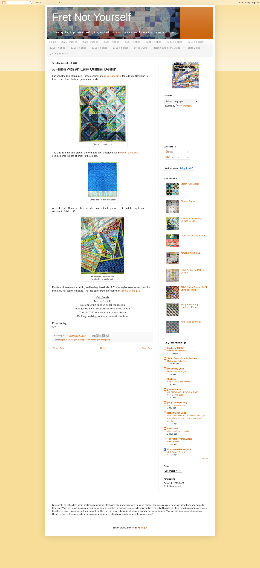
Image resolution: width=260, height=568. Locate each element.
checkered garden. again (178, 431)
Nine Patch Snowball (191, 322)
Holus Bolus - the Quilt (176, 371)
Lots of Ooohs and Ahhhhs (178, 382)
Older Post (147, 348)
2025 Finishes (69, 41)
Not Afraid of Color (176, 413)
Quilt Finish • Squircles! (177, 452)
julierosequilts (174, 389)
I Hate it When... (174, 442)
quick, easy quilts (112, 76)
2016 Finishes (99, 47)
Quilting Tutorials (59, 53)
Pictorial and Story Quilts (166, 47)
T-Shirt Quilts (192, 47)
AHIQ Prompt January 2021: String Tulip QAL (194, 288)
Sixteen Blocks (188, 201)
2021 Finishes (153, 41)
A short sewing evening (177, 405)
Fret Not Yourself (91, 17)
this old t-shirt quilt (130, 290)
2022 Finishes (132, 41)
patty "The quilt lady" (177, 402)
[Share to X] (100, 335)
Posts (171, 152)
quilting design (84, 340)
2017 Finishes (78, 47)
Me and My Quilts (175, 369)
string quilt (105, 340)
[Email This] (93, 335)
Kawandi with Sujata (190, 253)
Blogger (143, 528)
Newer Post (58, 348)
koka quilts (172, 428)
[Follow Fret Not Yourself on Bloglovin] (179, 170)
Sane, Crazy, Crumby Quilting (182, 358)
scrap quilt (95, 340)
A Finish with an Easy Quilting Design (191, 219)
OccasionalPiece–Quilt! (179, 449)
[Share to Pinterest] (107, 335)
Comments (173, 157)
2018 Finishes (57, 47)
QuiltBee (171, 379)
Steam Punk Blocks (190, 184)
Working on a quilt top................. (181, 351)
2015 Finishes (120, 47)
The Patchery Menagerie (179, 439)
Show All (204, 458)
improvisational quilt (68, 340)
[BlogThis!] (97, 335)
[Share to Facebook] (103, 335)
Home (52, 41)
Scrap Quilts (140, 47)
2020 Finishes (174, 41)
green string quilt (129, 152)
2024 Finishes (90, 41)
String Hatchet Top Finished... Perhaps (190, 305)
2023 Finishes (111, 41)
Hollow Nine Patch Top (177, 361)
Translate (187, 106)
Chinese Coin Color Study (193, 235)
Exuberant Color (175, 348)
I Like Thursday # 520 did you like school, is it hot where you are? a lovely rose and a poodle (186, 418)
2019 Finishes (195, 41)
